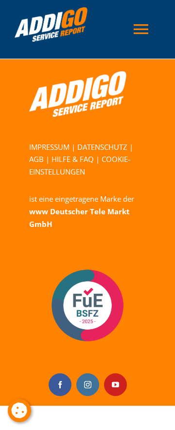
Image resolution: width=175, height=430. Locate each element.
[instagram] (87, 384)
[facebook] (60, 384)
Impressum (49, 147)
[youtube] (115, 384)
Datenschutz (102, 147)
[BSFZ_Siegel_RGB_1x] (87, 250)
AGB (36, 159)
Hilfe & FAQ (73, 159)
